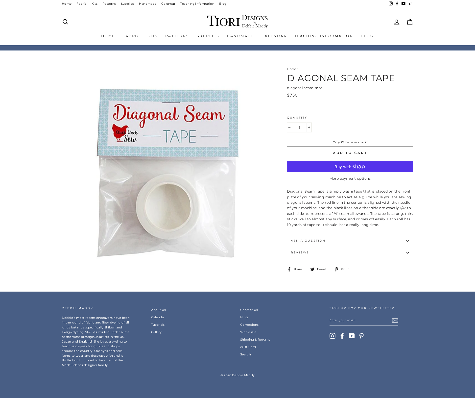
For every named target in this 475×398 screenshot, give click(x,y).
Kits (94, 3)
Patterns (109, 3)
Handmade (148, 3)
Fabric (81, 3)
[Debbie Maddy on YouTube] (352, 336)
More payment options (350, 178)
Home (66, 3)
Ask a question (308, 240)
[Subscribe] (395, 320)
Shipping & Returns (255, 339)
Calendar (168, 3)
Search (245, 354)
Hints (244, 317)
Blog (222, 3)
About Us (158, 310)
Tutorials (158, 324)
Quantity (297, 117)
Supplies (127, 3)
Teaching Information (197, 3)
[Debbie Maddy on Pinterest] (361, 336)
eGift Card (248, 347)
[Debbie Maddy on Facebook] (342, 336)
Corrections (249, 324)
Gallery (156, 332)
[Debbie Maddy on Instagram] (332, 336)
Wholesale (248, 332)
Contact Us (249, 310)
